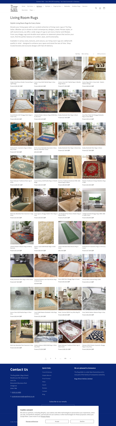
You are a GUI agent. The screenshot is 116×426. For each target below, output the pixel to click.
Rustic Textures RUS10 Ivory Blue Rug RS (69, 312)
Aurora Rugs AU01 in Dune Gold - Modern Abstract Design (93, 82)
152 (65, 358)
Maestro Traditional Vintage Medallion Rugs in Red (94, 181)
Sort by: (77, 54)
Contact (44, 391)
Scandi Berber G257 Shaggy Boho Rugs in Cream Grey (21, 115)
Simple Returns (46, 375)
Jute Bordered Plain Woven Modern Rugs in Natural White (69, 214)
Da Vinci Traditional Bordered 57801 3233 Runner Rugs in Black (69, 181)
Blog (43, 394)
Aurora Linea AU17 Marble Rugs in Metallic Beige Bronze (69, 82)
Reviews (44, 388)
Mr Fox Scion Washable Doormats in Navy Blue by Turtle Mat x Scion (45, 148)
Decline (82, 421)
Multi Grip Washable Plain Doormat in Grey (21, 345)
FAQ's (43, 382)
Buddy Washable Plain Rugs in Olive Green (21, 279)
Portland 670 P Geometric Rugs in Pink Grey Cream (93, 247)
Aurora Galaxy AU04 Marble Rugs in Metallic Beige (46, 181)
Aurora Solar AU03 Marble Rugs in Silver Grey (20, 313)
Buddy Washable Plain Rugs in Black (68, 115)
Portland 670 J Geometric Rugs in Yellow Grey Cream (21, 148)
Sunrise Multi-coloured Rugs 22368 (91, 279)
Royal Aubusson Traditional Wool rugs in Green (21, 181)
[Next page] (70, 358)
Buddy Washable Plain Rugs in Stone (92, 148)
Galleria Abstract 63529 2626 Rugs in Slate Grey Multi (45, 346)
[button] (31, 6)
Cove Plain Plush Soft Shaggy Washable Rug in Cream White (93, 115)
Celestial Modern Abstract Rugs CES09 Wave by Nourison (46, 115)
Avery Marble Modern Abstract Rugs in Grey (93, 312)
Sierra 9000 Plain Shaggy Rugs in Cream (69, 279)
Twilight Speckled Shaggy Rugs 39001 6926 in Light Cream (93, 214)
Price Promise (46, 378)
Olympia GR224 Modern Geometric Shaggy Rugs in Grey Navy (93, 346)
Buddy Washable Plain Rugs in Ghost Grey (69, 148)
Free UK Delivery (47, 372)
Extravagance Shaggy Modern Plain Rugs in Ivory (46, 214)
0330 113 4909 (16, 392)
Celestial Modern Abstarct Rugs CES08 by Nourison (21, 247)
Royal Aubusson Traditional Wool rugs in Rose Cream (69, 346)
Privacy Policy (45, 416)
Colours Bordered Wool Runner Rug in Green (68, 247)
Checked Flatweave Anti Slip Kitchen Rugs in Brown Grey (45, 280)
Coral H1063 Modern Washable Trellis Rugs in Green (45, 313)
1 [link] (45, 358)
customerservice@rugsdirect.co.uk (23, 396)
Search (44, 385)
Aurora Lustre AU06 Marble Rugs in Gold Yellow (44, 247)
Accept (57, 421)
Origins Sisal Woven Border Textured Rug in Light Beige (21, 82)
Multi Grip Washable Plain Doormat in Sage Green (21, 214)
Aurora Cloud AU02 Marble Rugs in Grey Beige (44, 82)
